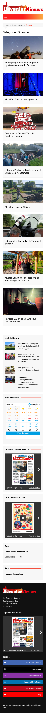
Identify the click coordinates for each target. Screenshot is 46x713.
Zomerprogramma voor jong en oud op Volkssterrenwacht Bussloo (22, 64)
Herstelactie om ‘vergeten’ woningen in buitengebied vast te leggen (28, 346)
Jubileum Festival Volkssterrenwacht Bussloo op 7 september (23, 171)
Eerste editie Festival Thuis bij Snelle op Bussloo (19, 135)
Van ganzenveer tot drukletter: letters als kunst (28, 368)
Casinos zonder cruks (14, 556)
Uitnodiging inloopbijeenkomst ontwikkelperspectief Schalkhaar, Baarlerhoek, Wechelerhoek (28, 382)
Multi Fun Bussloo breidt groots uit (22, 99)
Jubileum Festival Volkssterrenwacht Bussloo (23, 242)
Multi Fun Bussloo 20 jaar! (18, 206)
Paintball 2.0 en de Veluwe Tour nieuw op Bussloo (20, 320)
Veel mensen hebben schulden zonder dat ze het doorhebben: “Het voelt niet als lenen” (29, 358)
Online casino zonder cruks (16, 551)
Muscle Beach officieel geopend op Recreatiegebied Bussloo (22, 279)
